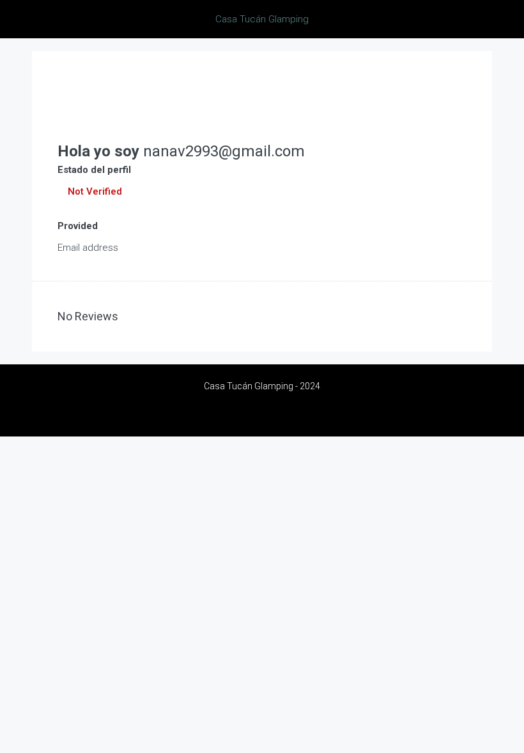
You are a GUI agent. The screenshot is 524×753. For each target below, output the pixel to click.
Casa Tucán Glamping (262, 19)
